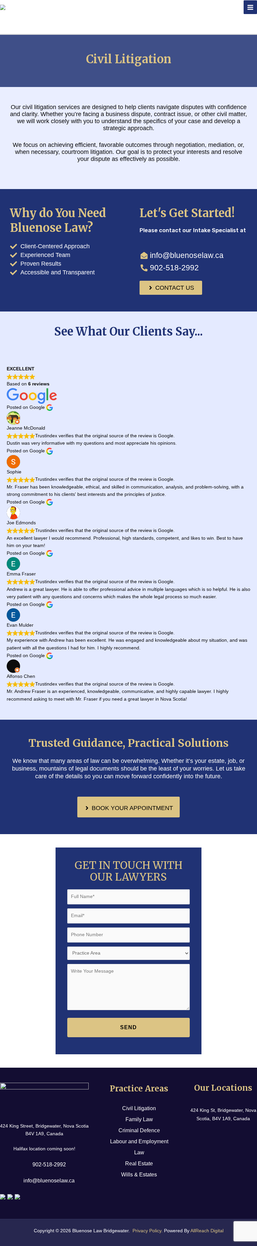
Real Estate (139, 1163)
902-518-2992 (49, 1164)
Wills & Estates (139, 1174)
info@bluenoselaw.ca (49, 1180)
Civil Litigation (139, 1108)
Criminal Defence (139, 1130)
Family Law (139, 1119)
